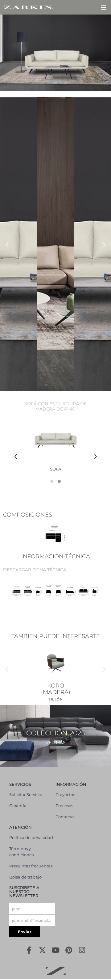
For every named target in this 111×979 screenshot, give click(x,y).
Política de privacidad (31, 837)
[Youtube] (55, 950)
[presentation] (16, 455)
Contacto (65, 816)
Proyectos (65, 794)
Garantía (18, 805)
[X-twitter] (42, 950)
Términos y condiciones (21, 851)
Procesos (64, 805)
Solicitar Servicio (25, 794)
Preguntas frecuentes (30, 865)
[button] (103, 7)
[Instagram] (82, 950)
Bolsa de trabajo (25, 877)
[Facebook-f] (29, 950)
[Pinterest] (68, 950)
